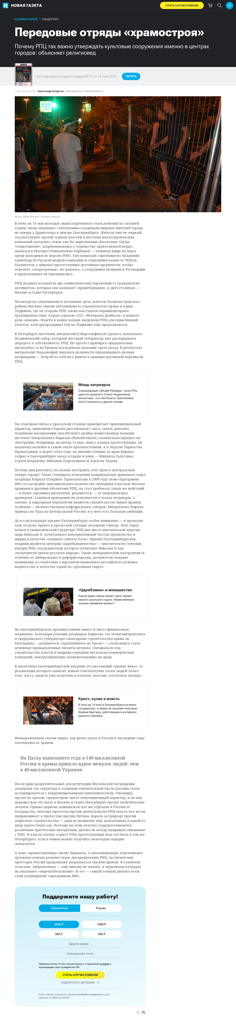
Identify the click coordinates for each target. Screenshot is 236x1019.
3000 (57, 924)
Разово (101, 908)
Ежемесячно (59, 908)
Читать (131, 76)
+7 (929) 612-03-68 (59, 997)
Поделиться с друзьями (78, 982)
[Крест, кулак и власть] (82, 707)
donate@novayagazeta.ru (91, 994)
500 (57, 934)
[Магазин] (210, 5)
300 (100, 934)
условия (104, 963)
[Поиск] (219, 5)
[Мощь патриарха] (82, 393)
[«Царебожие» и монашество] (82, 598)
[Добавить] (229, 5)
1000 (100, 924)
